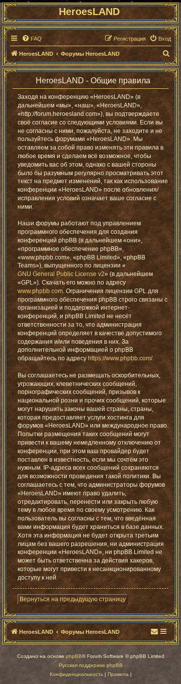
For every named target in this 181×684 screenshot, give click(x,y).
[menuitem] (32, 39)
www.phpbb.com (40, 291)
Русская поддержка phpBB (91, 665)
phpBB (74, 656)
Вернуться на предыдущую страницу (73, 599)
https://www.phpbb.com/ (120, 358)
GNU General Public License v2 (61, 274)
